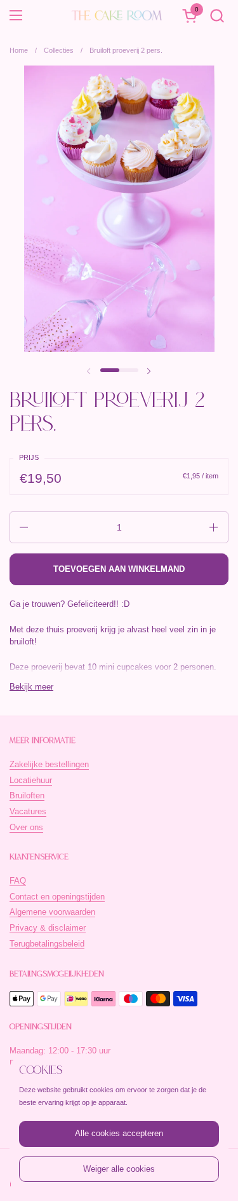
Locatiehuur (31, 780)
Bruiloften (27, 795)
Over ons (26, 827)
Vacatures (28, 811)
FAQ (18, 880)
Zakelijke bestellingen (49, 764)
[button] (217, 16)
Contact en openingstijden (57, 896)
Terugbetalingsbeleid (47, 943)
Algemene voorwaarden (52, 912)
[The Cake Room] (117, 15)
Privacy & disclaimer (48, 928)
